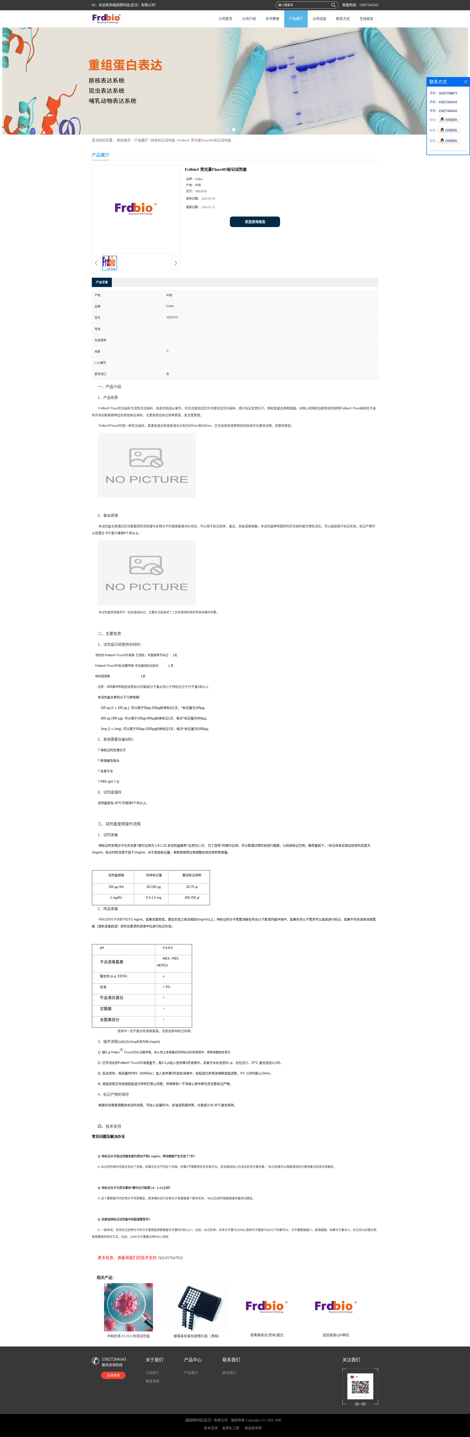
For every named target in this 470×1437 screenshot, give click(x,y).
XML (278, 1420)
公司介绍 (249, 19)
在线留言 (366, 19)
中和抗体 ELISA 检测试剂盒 (128, 1336)
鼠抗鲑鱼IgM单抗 (336, 1335)
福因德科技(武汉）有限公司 (206, 1420)
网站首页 (123, 140)
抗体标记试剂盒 (163, 140)
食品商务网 (253, 1428)
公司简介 (152, 1373)
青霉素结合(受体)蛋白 (266, 1335)
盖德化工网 (230, 1428)
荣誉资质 (152, 1381)
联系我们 (229, 1373)
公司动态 (319, 19)
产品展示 (191, 1373)
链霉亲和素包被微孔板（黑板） (198, 1336)
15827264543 (368, 5)
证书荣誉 (272, 19)
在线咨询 (113, 1375)
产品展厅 (296, 19)
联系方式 (343, 19)
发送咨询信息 (255, 222)
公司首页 (225, 19)
